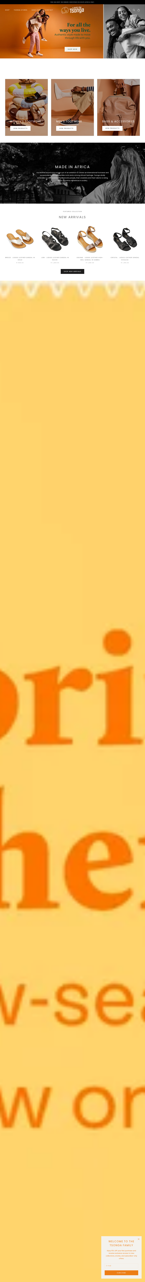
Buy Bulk (120, 10)
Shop (7, 10)
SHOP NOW (72, 49)
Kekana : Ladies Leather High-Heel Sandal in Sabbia (90, 259)
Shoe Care (36, 10)
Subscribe (121, 1273)
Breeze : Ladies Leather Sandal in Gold (20, 259)
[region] (72, 31)
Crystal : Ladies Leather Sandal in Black (125, 259)
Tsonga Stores (20, 10)
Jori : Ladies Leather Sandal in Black (55, 259)
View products (20, 128)
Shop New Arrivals (72, 271)
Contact (49, 10)
